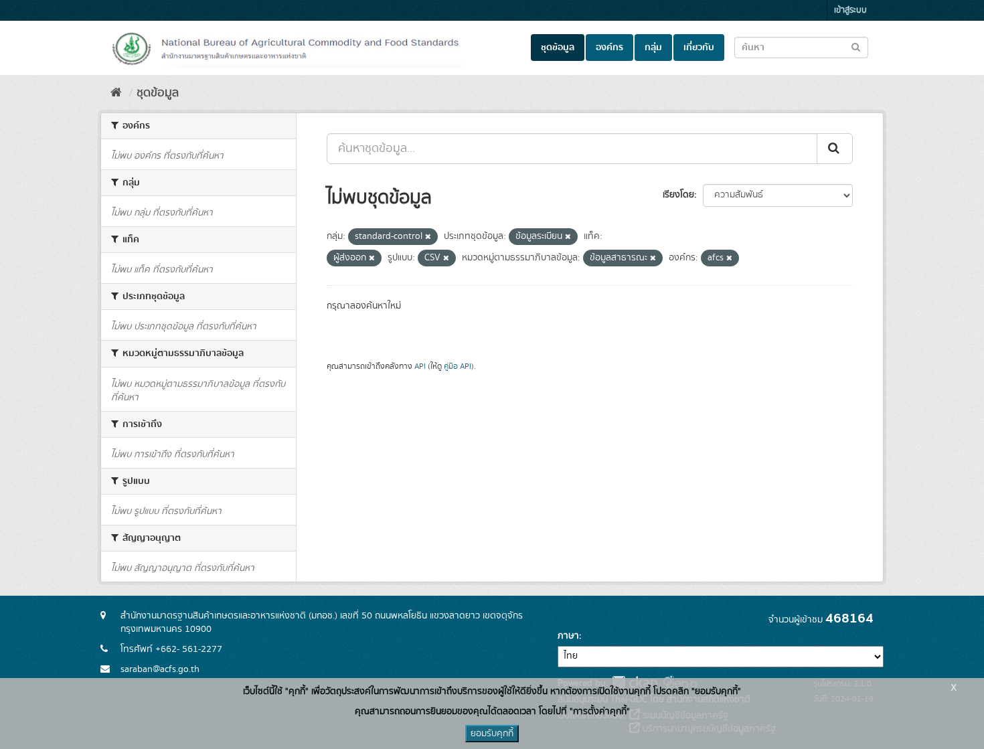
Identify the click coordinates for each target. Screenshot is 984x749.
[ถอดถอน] (428, 237)
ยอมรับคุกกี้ (492, 733)
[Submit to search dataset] (856, 46)
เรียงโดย (678, 194)
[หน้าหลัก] (116, 93)
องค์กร (609, 47)
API (420, 366)
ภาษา (568, 636)
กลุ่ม (653, 47)
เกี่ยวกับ (698, 47)
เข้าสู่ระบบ (850, 10)
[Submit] (835, 148)
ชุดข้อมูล (557, 47)
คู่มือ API (457, 366)
